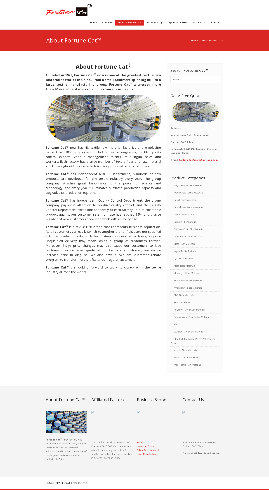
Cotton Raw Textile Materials (188, 236)
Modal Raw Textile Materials (188, 280)
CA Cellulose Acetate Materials (189, 207)
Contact (216, 22)
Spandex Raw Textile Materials (189, 331)
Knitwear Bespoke (147, 446)
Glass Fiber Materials (184, 243)
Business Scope (155, 22)
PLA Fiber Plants (182, 302)
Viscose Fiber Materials (185, 350)
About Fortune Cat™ (129, 22)
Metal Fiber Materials (184, 265)
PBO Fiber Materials (184, 295)
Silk (175, 324)
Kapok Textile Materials (185, 251)
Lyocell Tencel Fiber (184, 258)
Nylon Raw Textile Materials (188, 287)
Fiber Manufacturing (148, 453)
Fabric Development (148, 450)
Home (93, 22)
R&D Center (199, 22)
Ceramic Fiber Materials (186, 221)
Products (107, 22)
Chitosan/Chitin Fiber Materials (189, 229)
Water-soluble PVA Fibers (186, 357)
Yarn (139, 442)
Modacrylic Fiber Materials (187, 273)
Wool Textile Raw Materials (187, 364)
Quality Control (178, 22)
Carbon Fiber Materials (185, 214)
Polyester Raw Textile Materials (189, 309)
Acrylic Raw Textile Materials (188, 185)
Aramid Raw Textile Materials (188, 192)
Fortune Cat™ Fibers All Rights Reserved (66, 482)
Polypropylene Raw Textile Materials (192, 317)
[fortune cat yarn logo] (69, 10)
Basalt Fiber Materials (185, 199)
